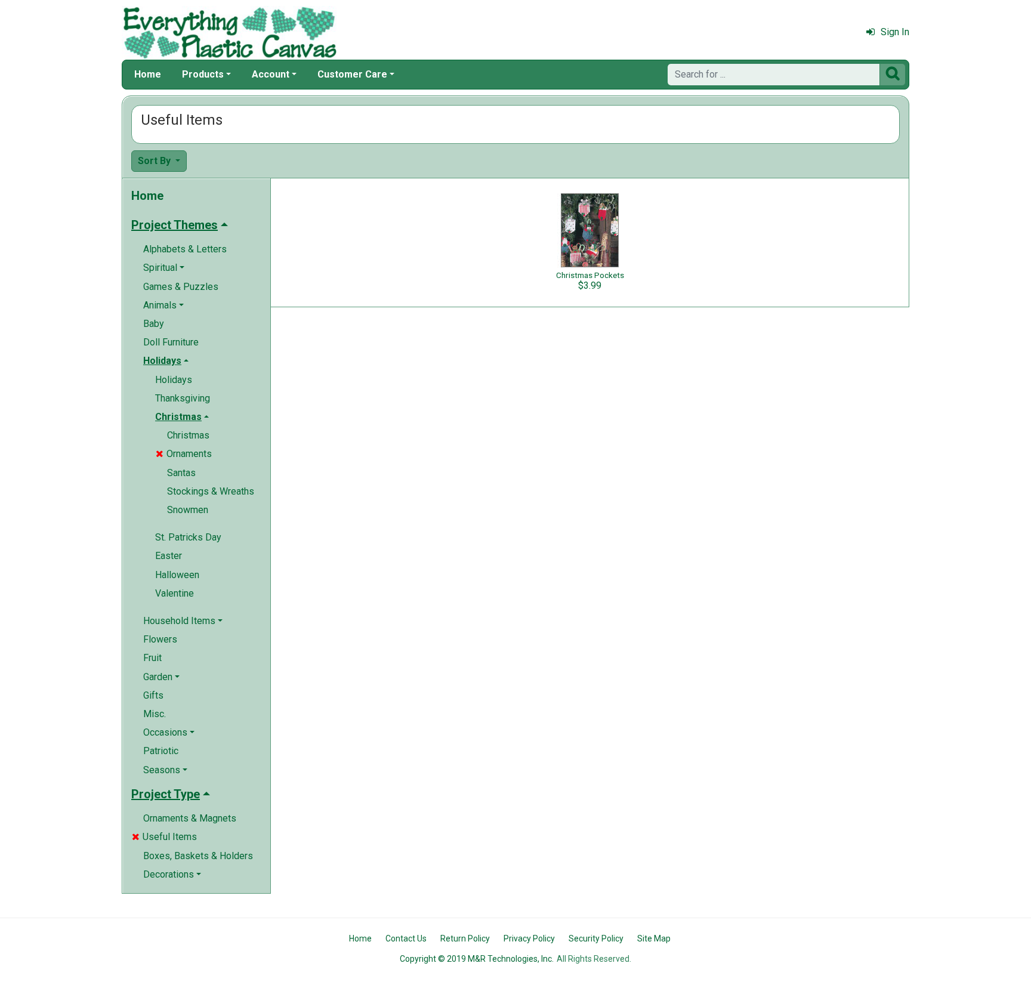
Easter (168, 555)
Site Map (654, 938)
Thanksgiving (182, 398)
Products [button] (203, 74)
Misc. (154, 714)
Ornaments (184, 453)
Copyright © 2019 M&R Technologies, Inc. (477, 959)
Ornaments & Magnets (189, 818)
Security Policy (596, 938)
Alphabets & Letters (185, 249)
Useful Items (164, 836)
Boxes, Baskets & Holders (198, 856)
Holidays (173, 379)
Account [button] (270, 74)
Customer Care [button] (352, 74)
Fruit (152, 657)
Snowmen (187, 509)
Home (147, 74)
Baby (153, 323)
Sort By (155, 160)
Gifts (153, 695)
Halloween (177, 575)
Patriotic (160, 751)
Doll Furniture (171, 342)
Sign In (895, 32)
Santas (181, 472)
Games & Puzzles (180, 286)
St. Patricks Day (188, 537)
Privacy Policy (529, 938)
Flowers (160, 639)
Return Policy (465, 938)
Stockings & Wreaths (210, 491)
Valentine (174, 593)
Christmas (188, 435)
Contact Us (406, 938)
